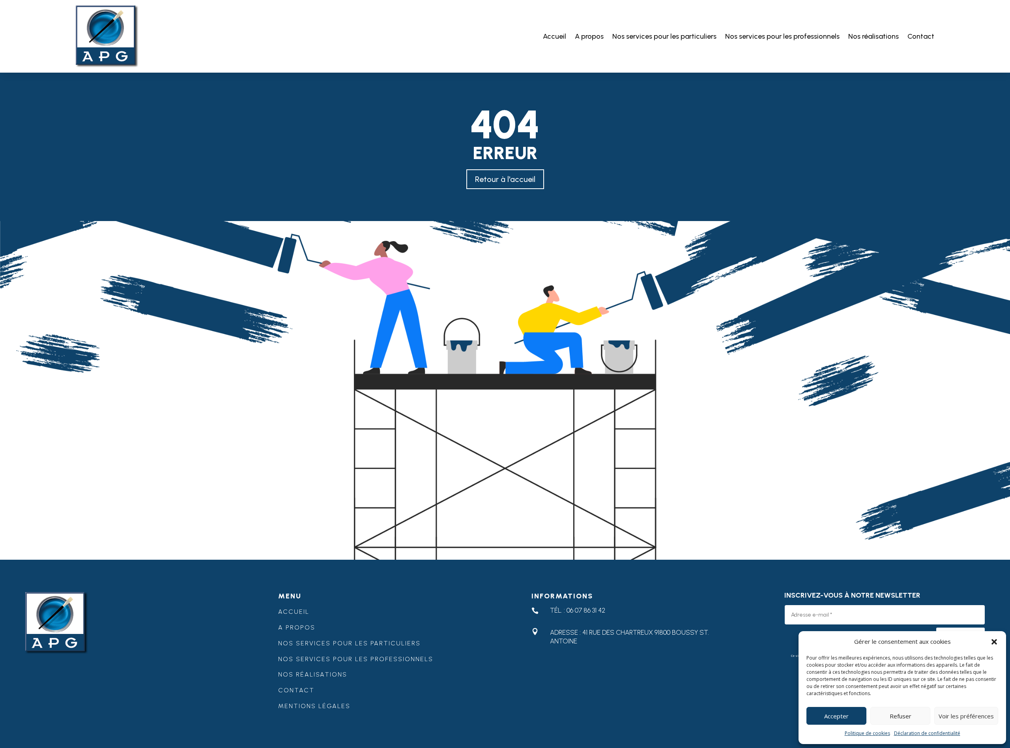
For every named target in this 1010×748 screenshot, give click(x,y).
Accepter (836, 716)
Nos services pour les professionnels (782, 36)
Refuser (900, 716)
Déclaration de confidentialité (927, 733)
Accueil (554, 36)
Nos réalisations (873, 36)
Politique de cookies (867, 733)
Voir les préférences (966, 716)
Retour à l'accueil (505, 179)
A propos (589, 36)
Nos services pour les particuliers (664, 36)
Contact (920, 36)
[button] (994, 642)
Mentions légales (314, 706)
